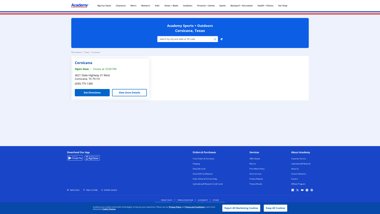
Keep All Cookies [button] (275, 208)
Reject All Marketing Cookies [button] (241, 208)
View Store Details (129, 92)
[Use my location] (221, 39)
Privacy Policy (175, 207)
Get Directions (88, 91)
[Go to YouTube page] (302, 190)
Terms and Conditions (195, 207)
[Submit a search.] (215, 39)
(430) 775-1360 (84, 83)
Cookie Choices (108, 209)
